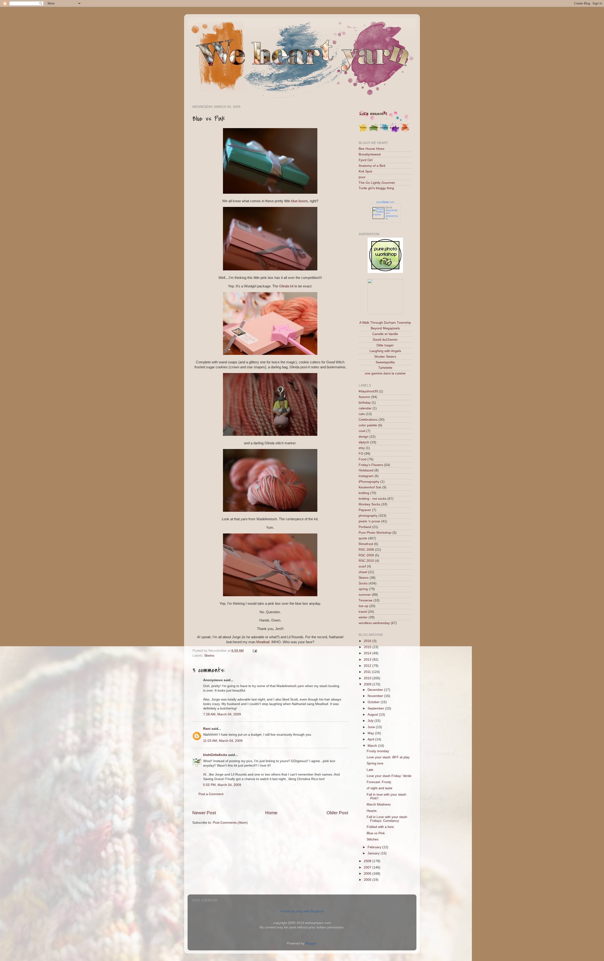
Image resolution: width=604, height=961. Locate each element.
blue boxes (299, 201)
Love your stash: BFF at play (388, 757)
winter (363, 617)
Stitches (372, 839)
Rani (206, 728)
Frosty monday (378, 751)
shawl (363, 572)
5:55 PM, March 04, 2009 (222, 785)
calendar (365, 408)
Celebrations (368, 419)
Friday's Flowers (371, 465)
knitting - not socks (372, 498)
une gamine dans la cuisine (385, 373)
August (373, 714)
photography (368, 515)
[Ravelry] (405, 131)
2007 (368, 867)
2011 (368, 672)
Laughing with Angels (385, 351)
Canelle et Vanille (385, 334)
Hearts (372, 811)
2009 (368, 684)
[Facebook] (384, 131)
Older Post (337, 812)
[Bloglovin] (394, 131)
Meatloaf (262, 642)
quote (363, 538)
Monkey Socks (369, 504)
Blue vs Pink (376, 833)
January (374, 853)
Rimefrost (366, 544)
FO (361, 453)
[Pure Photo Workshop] (385, 272)
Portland (365, 527)
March (373, 745)
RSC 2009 (366, 555)
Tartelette (385, 367)
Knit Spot (365, 171)
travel (363, 611)
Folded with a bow (380, 827)
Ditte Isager (385, 345)
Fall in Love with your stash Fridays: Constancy (387, 819)
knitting (364, 493)
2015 (368, 647)
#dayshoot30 (368, 391)
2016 (368, 641)
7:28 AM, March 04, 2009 (222, 714)
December (376, 690)
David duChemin (385, 339)
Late (370, 770)
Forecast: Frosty (379, 782)
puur (362, 177)
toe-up (363, 606)
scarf (362, 566)
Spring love (375, 763)
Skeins (209, 655)
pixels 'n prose (369, 521)
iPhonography (369, 481)
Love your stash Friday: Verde (389, 776)
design (364, 436)
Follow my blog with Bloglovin (302, 911)
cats (362, 414)
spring (363, 589)
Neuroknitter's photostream (392, 214)
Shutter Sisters (385, 356)
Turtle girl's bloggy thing (376, 188)
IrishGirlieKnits (215, 755)
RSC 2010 (366, 560)
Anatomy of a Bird (372, 166)
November (376, 696)
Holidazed (366, 470)
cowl (362, 431)
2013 (368, 659)
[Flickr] (363, 131)
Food (362, 459)
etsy (362, 448)
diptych (364, 442)
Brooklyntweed (370, 154)
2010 (368, 678)
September (376, 708)
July (371, 720)
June (372, 727)
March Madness (379, 804)
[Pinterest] (373, 131)
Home (271, 812)
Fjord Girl (366, 160)
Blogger (311, 943)
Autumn (364, 397)
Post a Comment (210, 794)
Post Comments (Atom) (230, 822)
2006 (368, 873)
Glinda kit (286, 286)
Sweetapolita (385, 362)
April (371, 739)
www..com (385, 202)
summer (365, 594)
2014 (368, 653)
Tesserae (366, 600)
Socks (363, 583)
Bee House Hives (371, 149)
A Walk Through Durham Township (385, 322)
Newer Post (204, 812)
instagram (366, 476)
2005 (368, 879)
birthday (365, 402)
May (371, 733)
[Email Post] (254, 650)
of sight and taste (379, 788)
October (374, 702)
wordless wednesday (374, 623)
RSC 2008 (366, 549)
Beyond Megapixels (385, 328)
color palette (368, 425)
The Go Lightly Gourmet (377, 183)
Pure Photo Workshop (375, 532)
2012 (368, 665)
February (375, 847)
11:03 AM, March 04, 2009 (223, 741)
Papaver (365, 510)
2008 (368, 861)
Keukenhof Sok (370, 487)
